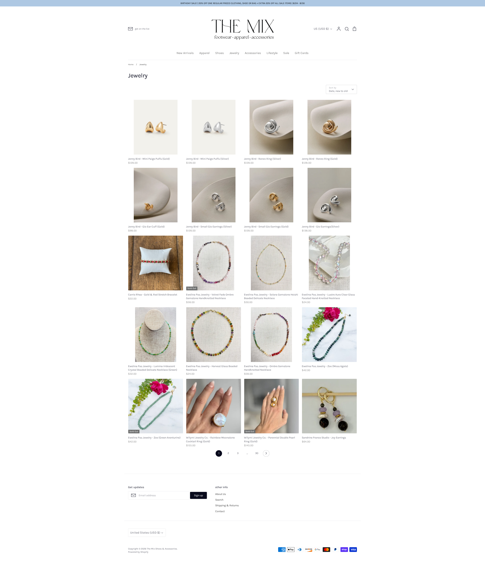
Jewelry (234, 53)
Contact (220, 511)
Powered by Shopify (138, 552)
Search (219, 499)
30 (256, 453)
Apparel (204, 53)
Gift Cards (301, 53)
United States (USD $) (145, 532)
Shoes (219, 53)
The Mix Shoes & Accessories (162, 548)
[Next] (266, 454)
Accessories (253, 53)
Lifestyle (272, 53)
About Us (220, 494)
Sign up (198, 495)
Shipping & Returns (227, 505)
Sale (286, 53)
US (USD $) (321, 28)
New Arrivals (185, 53)
